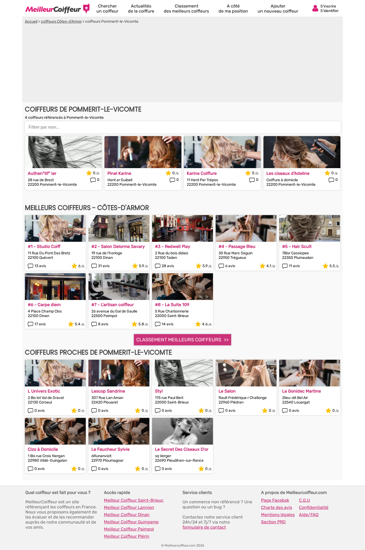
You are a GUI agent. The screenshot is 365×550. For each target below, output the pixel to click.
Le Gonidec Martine (301, 391)
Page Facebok (275, 500)
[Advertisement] (182, 63)
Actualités (141, 8)
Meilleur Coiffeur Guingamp (131, 521)
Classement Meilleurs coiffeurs (178, 340)
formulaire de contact (204, 527)
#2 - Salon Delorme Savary (118, 246)
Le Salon (227, 391)
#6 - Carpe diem (44, 304)
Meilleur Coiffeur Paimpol (129, 529)
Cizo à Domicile (43, 449)
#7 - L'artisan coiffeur (112, 304)
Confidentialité (313, 507)
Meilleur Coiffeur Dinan (127, 514)
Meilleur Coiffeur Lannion (129, 507)
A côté (233, 8)
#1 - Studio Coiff (44, 246)
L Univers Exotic (44, 391)
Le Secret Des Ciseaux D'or (181, 449)
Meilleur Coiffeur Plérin (126, 536)
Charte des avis (276, 507)
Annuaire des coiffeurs (57, 8)
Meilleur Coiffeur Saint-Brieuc (134, 500)
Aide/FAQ (309, 514)
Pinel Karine (119, 173)
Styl (159, 391)
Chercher (107, 8)
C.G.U (304, 500)
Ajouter (278, 8)
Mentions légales (278, 514)
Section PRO (273, 521)
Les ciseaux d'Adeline (287, 173)
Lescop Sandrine (108, 391)
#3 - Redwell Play (172, 246)
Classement (186, 8)
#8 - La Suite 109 (172, 304)
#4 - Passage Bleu (237, 246)
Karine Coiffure (202, 173)
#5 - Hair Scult (297, 246)
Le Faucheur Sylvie (110, 449)
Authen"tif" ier (42, 173)
